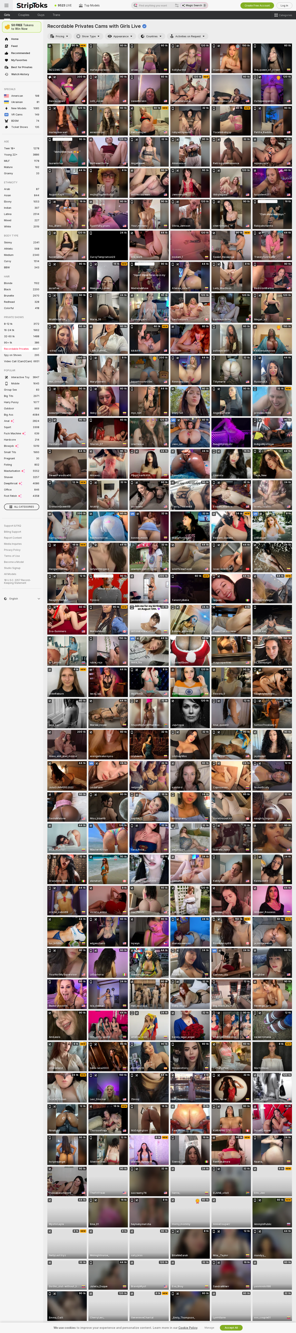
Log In (284, 5)
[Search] (177, 5)
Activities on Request (188, 36)
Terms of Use (12, 556)
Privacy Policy (12, 550)
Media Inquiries (13, 544)
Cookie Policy (187, 1327)
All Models (10, 574)
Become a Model (14, 562)
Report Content (13, 537)
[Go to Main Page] (32, 5)
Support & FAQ (12, 525)
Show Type (89, 36)
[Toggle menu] (6, 5)
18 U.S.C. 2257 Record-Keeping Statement (17, 581)
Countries (152, 36)
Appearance (120, 36)
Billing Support (12, 531)
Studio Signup (12, 568)
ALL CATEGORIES (24, 506)
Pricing (60, 36)
